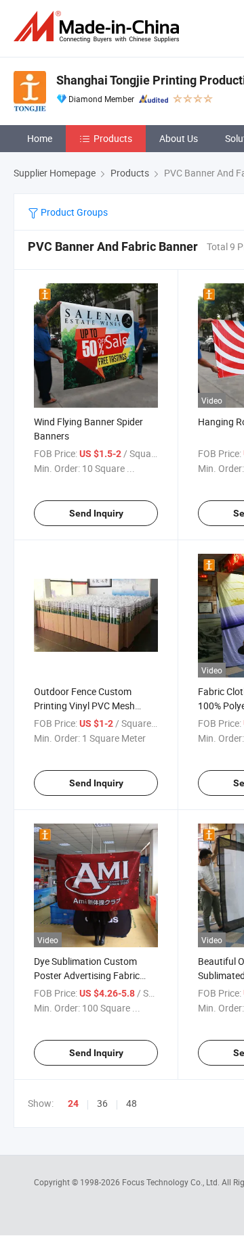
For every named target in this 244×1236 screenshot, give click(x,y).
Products (113, 138)
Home (39, 138)
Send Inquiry (96, 513)
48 (131, 1103)
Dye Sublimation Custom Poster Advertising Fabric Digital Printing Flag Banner (91, 975)
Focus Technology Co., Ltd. (172, 1181)
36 (102, 1103)
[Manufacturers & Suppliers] (99, 27)
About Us (178, 138)
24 (73, 1103)
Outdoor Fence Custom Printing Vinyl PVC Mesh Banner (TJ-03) (84, 705)
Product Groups (73, 212)
